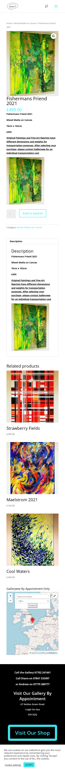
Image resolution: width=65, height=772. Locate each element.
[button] (53, 36)
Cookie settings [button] (13, 764)
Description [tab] (16, 241)
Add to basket (33, 213)
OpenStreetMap (39, 652)
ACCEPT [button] (29, 764)
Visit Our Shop (32, 732)
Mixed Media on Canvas (25, 23)
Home (9, 23)
